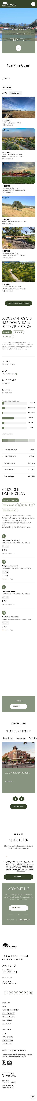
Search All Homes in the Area (18, 303)
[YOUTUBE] (21, 993)
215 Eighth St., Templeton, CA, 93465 (15, 542)
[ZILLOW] (31, 993)
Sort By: (4, 93)
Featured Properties (10, 1010)
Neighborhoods (8, 1013)
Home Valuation (8, 1017)
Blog (4, 1033)
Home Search (7, 1020)
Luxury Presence (8, 1082)
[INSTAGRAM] (11, 993)
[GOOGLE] (26, 993)
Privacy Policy (21, 871)
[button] (8, 738)
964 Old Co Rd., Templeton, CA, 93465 (15, 593)
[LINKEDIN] (16, 993)
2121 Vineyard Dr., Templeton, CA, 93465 (16, 568)
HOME (4, 1006)
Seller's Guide (7, 1040)
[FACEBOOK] (6, 993)
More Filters (7, 87)
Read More (9, 781)
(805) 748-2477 (24, 920)
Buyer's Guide (7, 1037)
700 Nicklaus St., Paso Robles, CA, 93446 (16, 619)
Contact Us (7, 1023)
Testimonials (7, 1044)
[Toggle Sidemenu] (33, 4)
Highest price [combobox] (14, 93)
